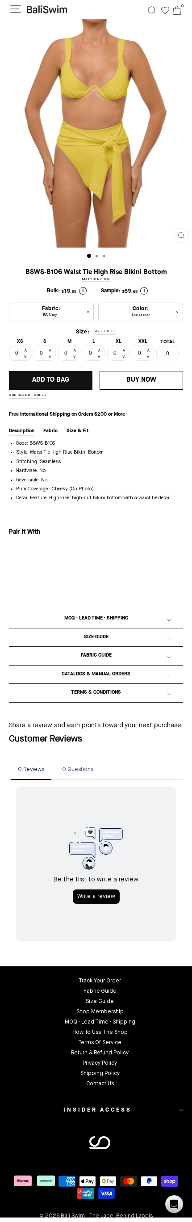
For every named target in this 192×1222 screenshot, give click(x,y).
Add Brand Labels (27, 395)
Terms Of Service (99, 1042)
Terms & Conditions (96, 692)
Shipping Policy (100, 1073)
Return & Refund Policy (100, 1053)
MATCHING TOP (96, 279)
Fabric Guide (96, 655)
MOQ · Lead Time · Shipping (96, 618)
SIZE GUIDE (105, 331)
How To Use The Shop (100, 1032)
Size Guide (96, 637)
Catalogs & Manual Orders (96, 674)
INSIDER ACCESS (97, 1110)
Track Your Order (100, 981)
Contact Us (100, 1084)
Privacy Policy (100, 1063)
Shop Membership (100, 1012)
